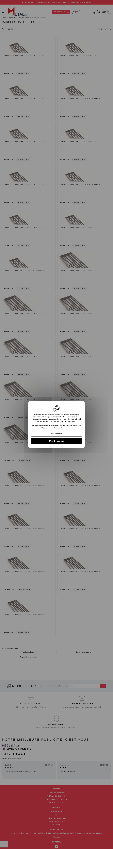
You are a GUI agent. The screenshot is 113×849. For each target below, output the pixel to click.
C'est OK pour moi (56, 441)
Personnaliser (56, 434)
